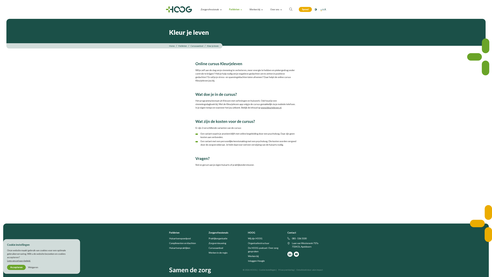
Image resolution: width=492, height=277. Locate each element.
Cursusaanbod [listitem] (196, 46)
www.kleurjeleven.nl (271, 107)
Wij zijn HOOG (255, 238)
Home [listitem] (172, 46)
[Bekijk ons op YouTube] (296, 254)
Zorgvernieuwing (217, 243)
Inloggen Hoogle (256, 260)
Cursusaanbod (216, 247)
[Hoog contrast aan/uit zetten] (315, 9)
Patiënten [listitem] (182, 46)
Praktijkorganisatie (218, 238)
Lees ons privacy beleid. (19, 260)
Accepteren (16, 267)
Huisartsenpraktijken (179, 247)
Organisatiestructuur (258, 243)
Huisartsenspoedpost (180, 238)
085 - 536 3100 (299, 238)
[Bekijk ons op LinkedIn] (290, 254)
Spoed (305, 9)
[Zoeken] (290, 9)
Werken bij (254, 9)
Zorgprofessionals (210, 9)
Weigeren (33, 267)
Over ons (274, 9)
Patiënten (234, 9)
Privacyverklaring (286, 270)
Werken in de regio (218, 252)
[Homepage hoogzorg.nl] (179, 9)
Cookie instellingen (267, 270)
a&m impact (317, 270)
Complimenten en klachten (182, 243)
